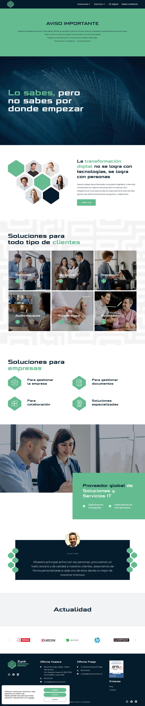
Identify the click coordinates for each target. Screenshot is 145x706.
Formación (110, 316)
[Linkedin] (18, 674)
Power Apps (69, 316)
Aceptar (55, 690)
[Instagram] (9, 674)
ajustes (31, 698)
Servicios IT (68, 275)
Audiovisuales (27, 316)
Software (23, 275)
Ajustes (55, 699)
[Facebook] (13, 674)
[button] (9, 640)
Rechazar (55, 695)
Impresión (109, 275)
